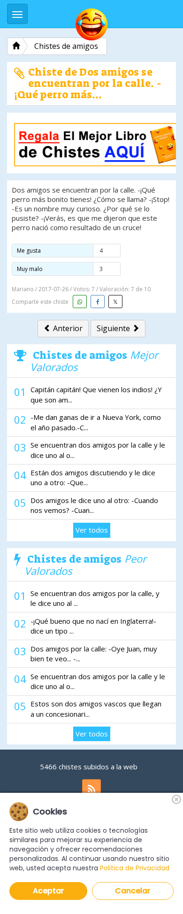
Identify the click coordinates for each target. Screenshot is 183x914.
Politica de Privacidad (134, 868)
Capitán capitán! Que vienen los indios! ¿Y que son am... (96, 394)
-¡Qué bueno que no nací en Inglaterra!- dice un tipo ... (93, 625)
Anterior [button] (67, 328)
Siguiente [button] (114, 328)
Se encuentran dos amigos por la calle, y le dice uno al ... (95, 598)
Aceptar (48, 890)
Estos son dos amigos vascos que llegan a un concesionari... (95, 708)
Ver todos (92, 529)
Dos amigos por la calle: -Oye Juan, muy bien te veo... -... (93, 653)
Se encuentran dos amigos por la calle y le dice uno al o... (97, 449)
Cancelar (132, 890)
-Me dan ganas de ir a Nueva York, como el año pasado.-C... (95, 422)
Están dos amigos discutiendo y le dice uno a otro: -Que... (92, 477)
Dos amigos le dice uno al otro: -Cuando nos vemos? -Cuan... (94, 505)
